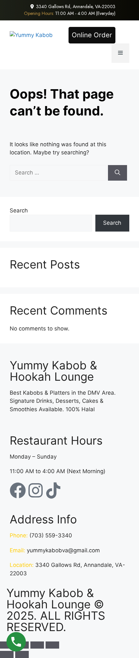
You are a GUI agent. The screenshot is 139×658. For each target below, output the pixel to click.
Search (19, 210)
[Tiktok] (53, 490)
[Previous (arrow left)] (7, 654)
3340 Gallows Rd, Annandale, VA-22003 (75, 6)
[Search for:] (59, 172)
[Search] (117, 173)
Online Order (92, 35)
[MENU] (120, 53)
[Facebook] (18, 490)
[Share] (37, 645)
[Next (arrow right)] (22, 654)
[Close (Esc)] (52, 645)
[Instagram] (35, 490)
